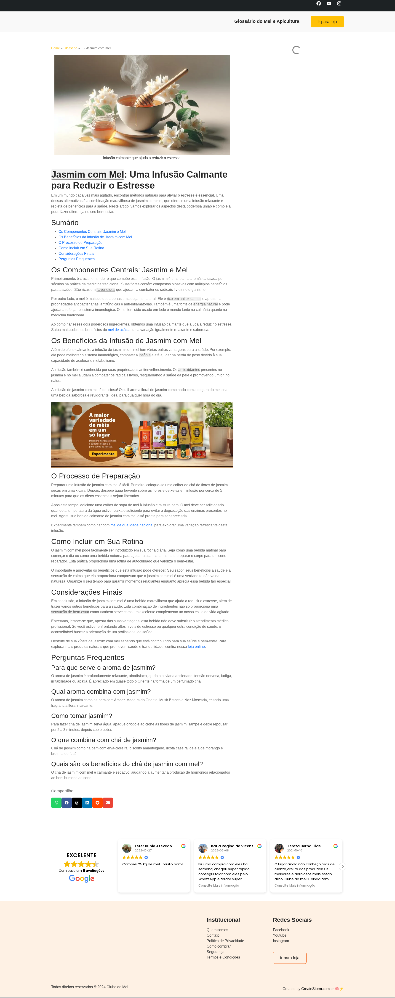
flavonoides (105, 290)
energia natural (205, 304)
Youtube (279, 935)
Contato (213, 935)
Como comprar (219, 946)
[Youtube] (331, 5)
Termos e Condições (223, 957)
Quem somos (217, 930)
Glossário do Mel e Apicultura (266, 21)
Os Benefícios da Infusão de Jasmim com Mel (95, 237)
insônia (145, 355)
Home (55, 48)
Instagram (281, 941)
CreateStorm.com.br (317, 989)
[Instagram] (341, 5)
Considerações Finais (76, 253)
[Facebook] (321, 5)
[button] (56, 803)
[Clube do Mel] (61, 21)
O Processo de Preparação (80, 242)
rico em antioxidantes (184, 299)
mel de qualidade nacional (131, 525)
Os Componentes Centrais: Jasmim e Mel (92, 232)
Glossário (70, 48)
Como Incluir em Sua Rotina (81, 248)
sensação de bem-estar (70, 612)
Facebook (281, 930)
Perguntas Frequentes (77, 259)
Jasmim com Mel (87, 174)
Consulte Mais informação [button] (142, 886)
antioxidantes (189, 370)
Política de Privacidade (225, 941)
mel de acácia (119, 330)
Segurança (215, 952)
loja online (196, 647)
